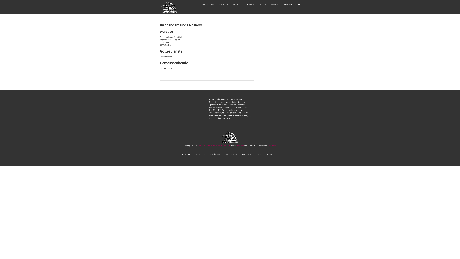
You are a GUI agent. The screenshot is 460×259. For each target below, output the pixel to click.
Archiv (269, 154)
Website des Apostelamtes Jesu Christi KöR (213, 146)
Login (278, 154)
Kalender (275, 5)
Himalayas (240, 146)
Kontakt (288, 5)
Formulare (259, 154)
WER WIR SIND (208, 5)
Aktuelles (238, 5)
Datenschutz (200, 154)
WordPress (271, 146)
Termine (251, 5)
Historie (263, 5)
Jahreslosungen (215, 154)
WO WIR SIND (223, 5)
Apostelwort (246, 154)
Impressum (186, 154)
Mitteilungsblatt (231, 154)
